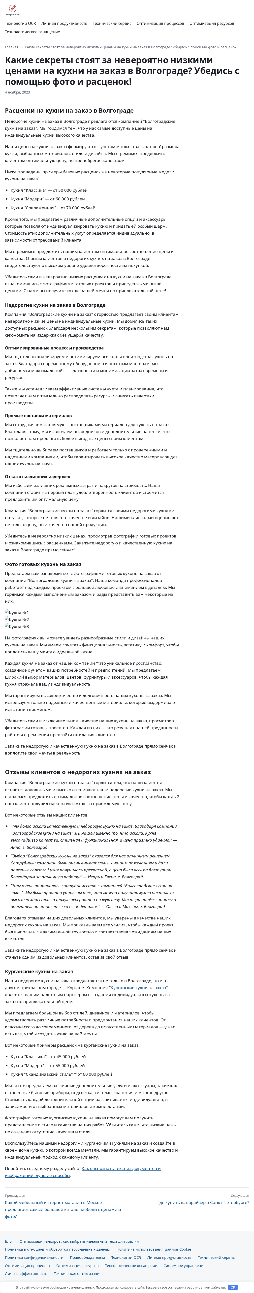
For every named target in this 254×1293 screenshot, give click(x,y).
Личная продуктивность (64, 23)
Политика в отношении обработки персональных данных (57, 1249)
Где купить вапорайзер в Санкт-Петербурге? (203, 1199)
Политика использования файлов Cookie (154, 1249)
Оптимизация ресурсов (212, 23)
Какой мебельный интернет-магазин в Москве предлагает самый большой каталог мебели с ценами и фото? (63, 1206)
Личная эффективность (26, 1273)
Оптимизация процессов (160, 23)
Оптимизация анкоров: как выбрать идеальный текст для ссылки (79, 1241)
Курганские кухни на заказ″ (139, 987)
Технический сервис (112, 23)
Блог (9, 1241)
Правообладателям (87, 1257)
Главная (12, 47)
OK (233, 1287)
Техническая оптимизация (77, 1273)
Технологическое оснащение (32, 31)
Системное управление (184, 1265)
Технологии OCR (20, 23)
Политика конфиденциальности (34, 1257)
